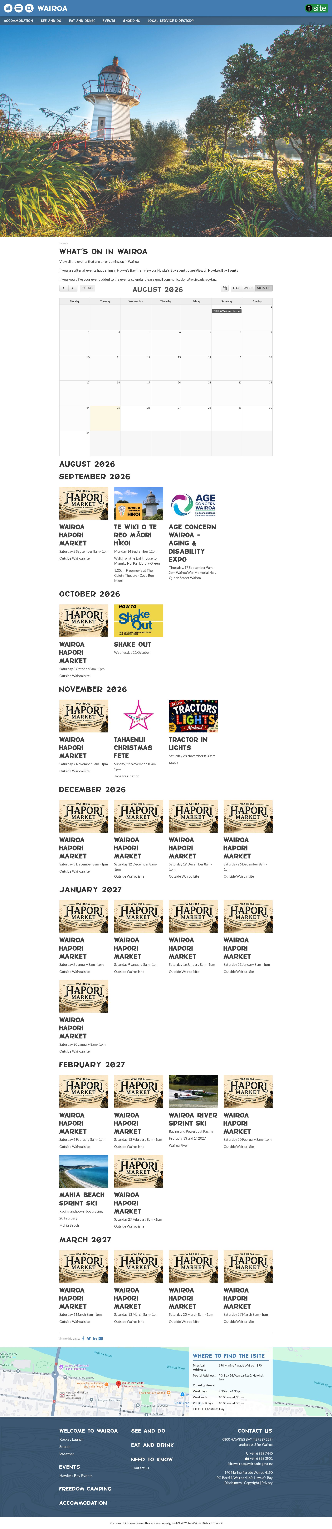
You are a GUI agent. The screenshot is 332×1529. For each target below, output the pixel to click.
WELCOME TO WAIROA (88, 1431)
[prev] (64, 288)
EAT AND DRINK (152, 1445)
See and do (51, 21)
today (87, 288)
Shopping (131, 21)
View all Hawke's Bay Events (217, 270)
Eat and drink (82, 21)
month (264, 288)
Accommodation (18, 21)
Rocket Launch (71, 1439)
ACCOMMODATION (83, 1503)
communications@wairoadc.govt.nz (190, 279)
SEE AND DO (148, 1431)
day (236, 288)
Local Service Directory (171, 21)
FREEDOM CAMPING (85, 1488)
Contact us (140, 1468)
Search (64, 1446)
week (248, 288)
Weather (66, 1454)
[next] (73, 288)
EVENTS (70, 1467)
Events (109, 21)
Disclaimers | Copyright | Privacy (248, 1483)
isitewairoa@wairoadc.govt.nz (250, 1464)
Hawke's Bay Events (76, 1475)
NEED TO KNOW (152, 1459)
